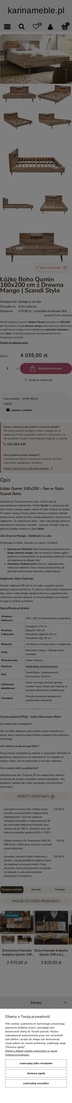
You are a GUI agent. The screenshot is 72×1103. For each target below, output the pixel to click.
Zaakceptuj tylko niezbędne (36, 1063)
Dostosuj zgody (36, 1073)
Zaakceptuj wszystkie (36, 1083)
